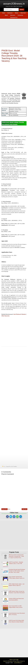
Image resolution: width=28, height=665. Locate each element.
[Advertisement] (14, 33)
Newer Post (4, 509)
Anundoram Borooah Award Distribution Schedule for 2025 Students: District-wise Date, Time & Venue (17, 571)
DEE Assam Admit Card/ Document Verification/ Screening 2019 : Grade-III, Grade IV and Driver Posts (16, 556)
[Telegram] (20, 516)
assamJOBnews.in (14, 3)
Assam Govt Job (9, 466)
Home (8, 509)
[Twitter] (10, 516)
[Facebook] (7, 516)
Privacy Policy (16, 661)
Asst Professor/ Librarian (19, 314)
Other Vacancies (5, 315)
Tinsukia (15, 466)
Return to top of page (14, 659)
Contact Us (22, 661)
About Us (5, 661)
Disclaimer (10, 661)
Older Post (24, 509)
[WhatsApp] (17, 516)
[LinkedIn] (14, 516)
